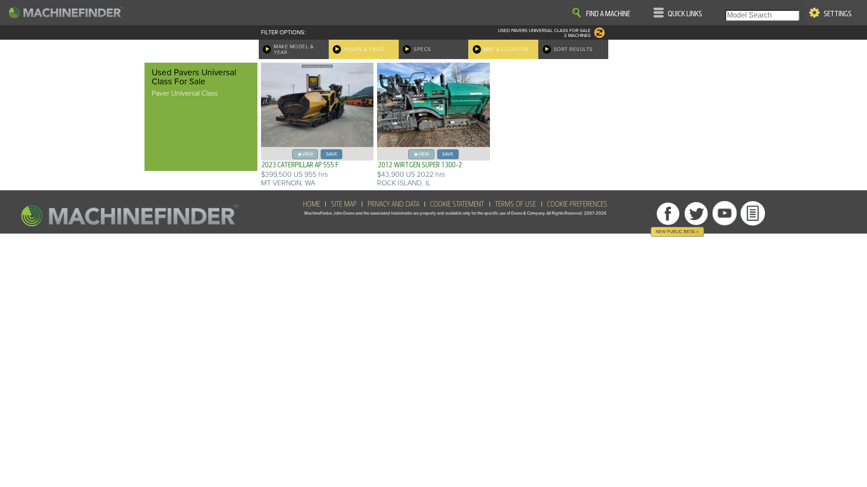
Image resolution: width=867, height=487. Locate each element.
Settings (838, 14)
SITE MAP (344, 204)
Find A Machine (608, 14)
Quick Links (685, 14)
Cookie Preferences (577, 204)
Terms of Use (515, 204)
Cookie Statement (457, 204)
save (331, 154)
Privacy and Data (394, 204)
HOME (311, 204)
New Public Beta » (677, 231)
